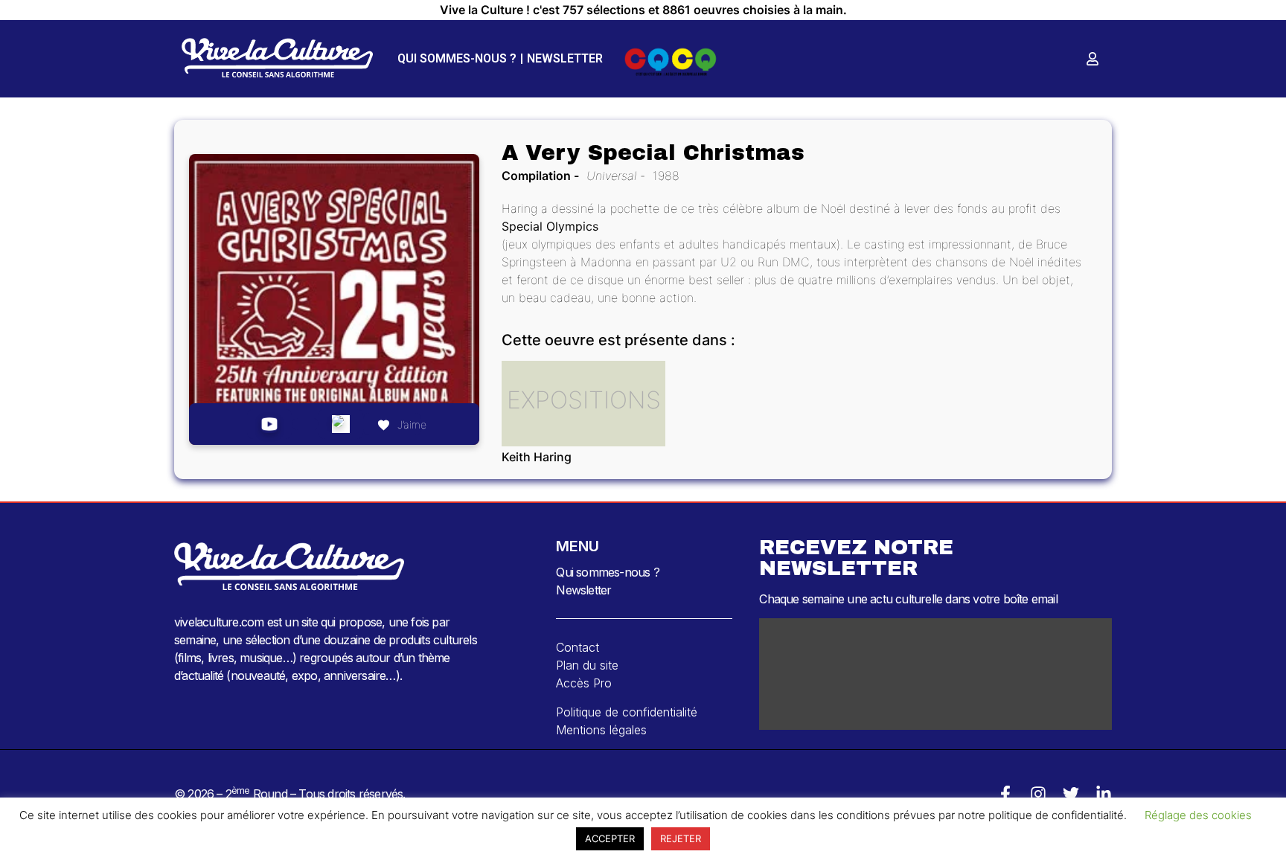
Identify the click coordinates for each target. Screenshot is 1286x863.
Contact (577, 647)
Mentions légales (601, 729)
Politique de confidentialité (626, 712)
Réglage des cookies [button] (1198, 815)
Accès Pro (584, 683)
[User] (1092, 58)
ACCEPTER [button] (610, 838)
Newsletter (565, 58)
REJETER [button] (680, 838)
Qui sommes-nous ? (456, 58)
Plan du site (587, 665)
